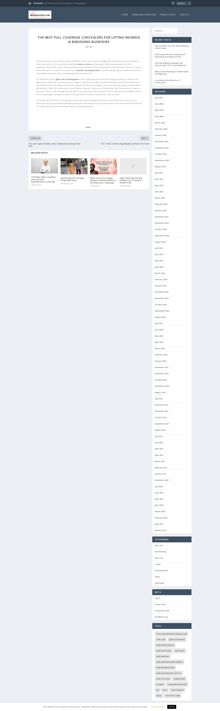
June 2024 (159, 254)
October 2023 (161, 304)
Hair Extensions (177, 639)
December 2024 (161, 217)
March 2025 (160, 198)
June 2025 (159, 179)
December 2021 (161, 405)
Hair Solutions (163, 651)
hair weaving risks (165, 667)
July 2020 (159, 486)
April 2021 (159, 455)
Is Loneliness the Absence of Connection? (167, 81)
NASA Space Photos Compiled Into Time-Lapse (63, 3)
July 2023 (159, 323)
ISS (157, 690)
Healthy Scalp (163, 679)
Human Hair (179, 679)
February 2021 (161, 467)
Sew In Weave (177, 690)
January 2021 (160, 474)
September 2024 (162, 235)
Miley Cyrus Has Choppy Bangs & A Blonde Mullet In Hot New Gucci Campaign (103, 180)
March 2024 (160, 273)
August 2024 (160, 242)
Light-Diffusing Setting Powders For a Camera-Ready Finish (131, 180)
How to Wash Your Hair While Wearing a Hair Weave (172, 47)
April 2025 (159, 191)
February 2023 (161, 354)
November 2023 (162, 298)
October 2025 (161, 154)
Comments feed (162, 610)
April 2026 (159, 116)
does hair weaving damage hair (171, 634)
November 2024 (162, 223)
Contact (185, 15)
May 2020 (159, 499)
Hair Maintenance (165, 645)
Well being (159, 583)
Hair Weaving (161, 551)
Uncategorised (161, 570)
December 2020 (161, 480)
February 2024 (161, 279)
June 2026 (159, 104)
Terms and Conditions (144, 15)
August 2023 (160, 317)
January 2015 (160, 530)
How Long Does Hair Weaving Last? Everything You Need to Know (170, 55)
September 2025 (162, 160)
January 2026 (160, 135)
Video (157, 577)
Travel (157, 564)
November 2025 (162, 148)
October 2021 (161, 417)
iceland (160, 684)
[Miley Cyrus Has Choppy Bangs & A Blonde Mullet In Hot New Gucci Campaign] (103, 166)
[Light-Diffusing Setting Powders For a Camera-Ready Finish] (133, 166)
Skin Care (159, 558)
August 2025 (160, 166)
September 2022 (162, 386)
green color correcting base (67, 79)
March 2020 (160, 511)
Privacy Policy (168, 15)
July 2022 (159, 398)
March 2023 (160, 348)
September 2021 (162, 424)
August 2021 (160, 430)
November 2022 (162, 373)
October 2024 (161, 229)
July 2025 (159, 173)
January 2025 (160, 210)
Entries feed (160, 604)
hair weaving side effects (168, 673)
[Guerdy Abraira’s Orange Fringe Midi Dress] (74, 166)
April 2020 (159, 505)
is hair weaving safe (177, 684)
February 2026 (161, 129)
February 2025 (161, 204)
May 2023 (159, 336)
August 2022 (160, 392)
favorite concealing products (88, 70)
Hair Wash (179, 651)
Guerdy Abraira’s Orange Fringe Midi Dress (72, 179)
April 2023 (159, 342)
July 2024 (159, 248)
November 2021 (162, 411)
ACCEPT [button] (172, 707)
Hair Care (160, 639)
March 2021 (160, 461)
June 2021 (159, 442)
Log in (157, 598)
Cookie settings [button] (157, 706)
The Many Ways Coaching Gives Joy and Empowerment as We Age (43, 179)
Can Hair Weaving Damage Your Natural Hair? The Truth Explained (170, 64)
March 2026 (160, 122)
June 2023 (159, 329)
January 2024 (160, 286)
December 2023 (161, 292)
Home (125, 15)
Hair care (89, 47)
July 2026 (159, 97)
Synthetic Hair (172, 695)
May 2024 (159, 260)
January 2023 (160, 361)
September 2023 (162, 311)
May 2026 (159, 110)
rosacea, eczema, (84, 64)
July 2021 (159, 436)
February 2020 (161, 518)
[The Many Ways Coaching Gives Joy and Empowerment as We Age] (44, 165)
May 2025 (159, 185)
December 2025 (161, 141)
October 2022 (161, 380)
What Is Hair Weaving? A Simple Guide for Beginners (171, 72)
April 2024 (159, 267)
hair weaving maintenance (169, 662)
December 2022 (161, 367)
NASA (165, 690)
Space (159, 695)
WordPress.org (161, 617)
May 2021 (159, 449)
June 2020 (159, 493)
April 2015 (159, 524)
